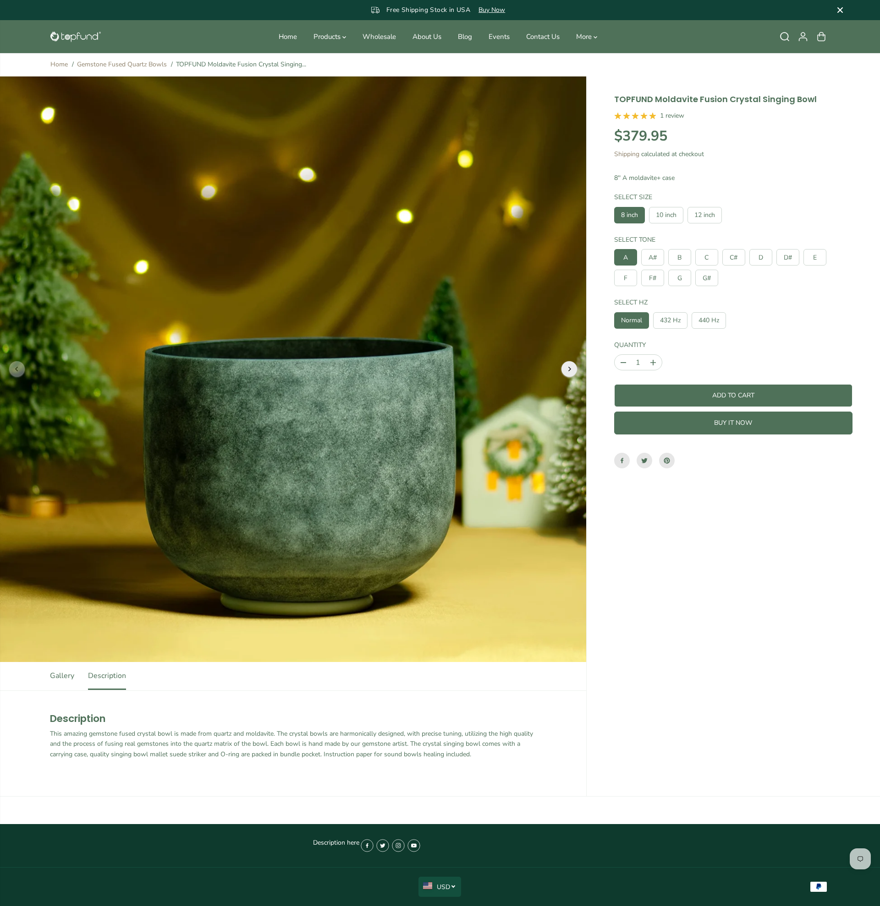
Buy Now (474, 9)
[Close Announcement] (840, 10)
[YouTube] (414, 845)
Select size (633, 197)
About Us (426, 36)
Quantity (630, 345)
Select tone (634, 239)
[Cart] (821, 36)
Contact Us (543, 36)
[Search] (784, 36)
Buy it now (733, 422)
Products (328, 36)
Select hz (631, 302)
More (585, 36)
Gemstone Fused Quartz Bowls (122, 64)
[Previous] (17, 369)
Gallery (62, 676)
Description (107, 676)
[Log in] (803, 36)
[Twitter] (644, 460)
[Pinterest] (667, 460)
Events (499, 36)
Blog (465, 36)
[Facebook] (622, 460)
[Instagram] (398, 845)
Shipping (626, 154)
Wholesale (379, 36)
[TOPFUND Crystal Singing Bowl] (75, 37)
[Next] (569, 369)
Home (288, 36)
